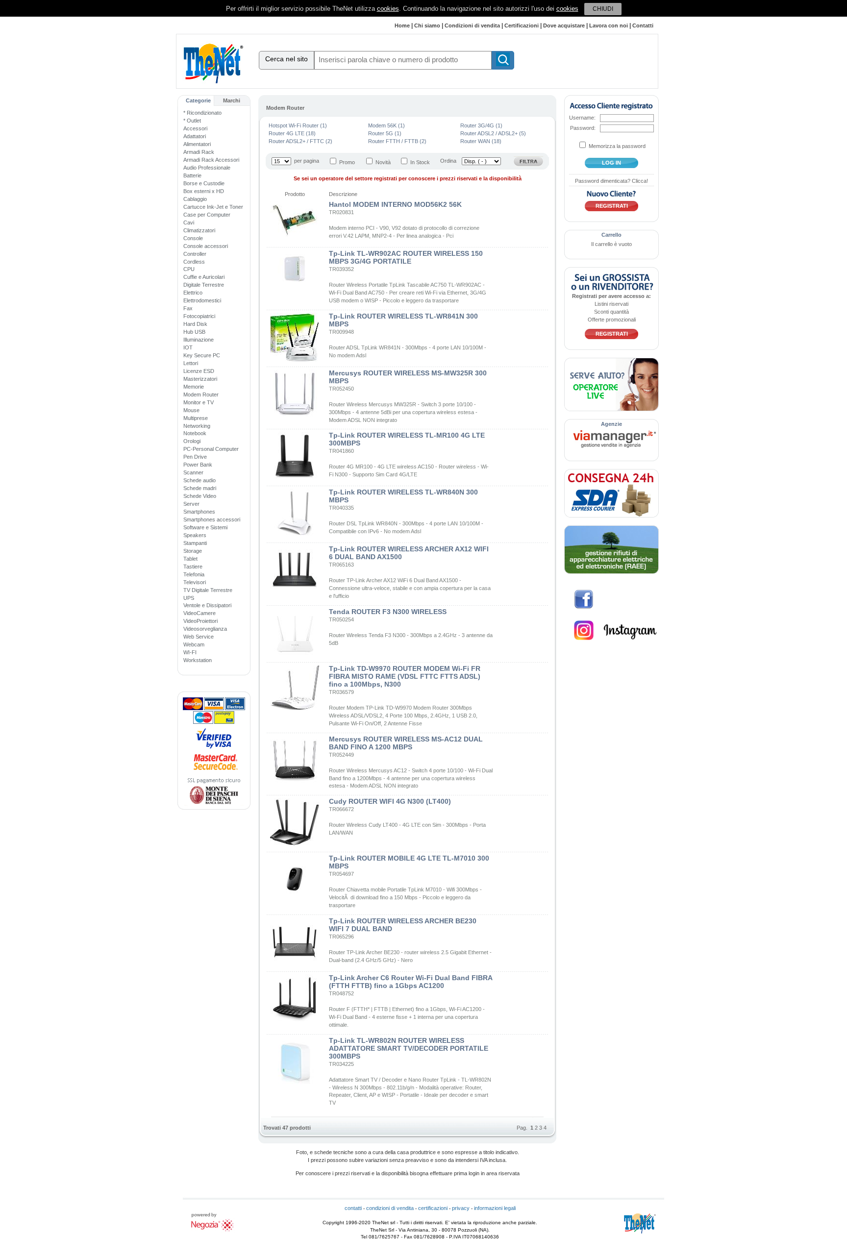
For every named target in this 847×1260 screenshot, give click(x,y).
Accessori (195, 128)
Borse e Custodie (203, 183)
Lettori (190, 363)
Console (193, 238)
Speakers (194, 535)
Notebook (194, 433)
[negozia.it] (213, 1232)
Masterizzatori (200, 379)
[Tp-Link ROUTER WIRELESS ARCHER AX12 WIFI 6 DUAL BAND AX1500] (294, 592)
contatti (353, 1208)
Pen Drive (195, 457)
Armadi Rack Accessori (211, 160)
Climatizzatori (199, 230)
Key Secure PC (201, 355)
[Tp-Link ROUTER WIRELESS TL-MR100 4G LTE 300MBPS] (294, 479)
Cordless (194, 262)
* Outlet (192, 121)
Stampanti (195, 543)
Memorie (193, 387)
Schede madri (199, 488)
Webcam (193, 644)
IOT (188, 347)
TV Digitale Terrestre (207, 590)
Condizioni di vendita (472, 25)
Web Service (198, 637)
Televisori (194, 582)
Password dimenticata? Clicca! (611, 181)
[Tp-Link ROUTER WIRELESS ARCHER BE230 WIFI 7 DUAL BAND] (294, 964)
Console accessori (205, 246)
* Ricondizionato (202, 113)
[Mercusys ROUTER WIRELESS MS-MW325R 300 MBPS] (294, 417)
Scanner (193, 472)
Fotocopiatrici (199, 316)
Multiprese (195, 418)
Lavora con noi (608, 25)
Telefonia (193, 574)
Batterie (192, 175)
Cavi (188, 222)
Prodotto (295, 194)
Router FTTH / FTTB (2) (397, 141)
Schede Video (199, 496)
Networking (196, 426)
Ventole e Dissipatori (207, 605)
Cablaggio (195, 199)
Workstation (197, 660)
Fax (188, 308)
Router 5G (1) (384, 133)
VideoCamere (199, 613)
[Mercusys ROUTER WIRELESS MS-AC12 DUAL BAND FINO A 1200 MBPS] (294, 783)
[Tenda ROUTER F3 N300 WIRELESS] (294, 655)
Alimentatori (197, 144)
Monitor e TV (198, 402)
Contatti (642, 25)
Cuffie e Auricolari (203, 277)
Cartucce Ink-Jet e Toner (213, 207)
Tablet (190, 559)
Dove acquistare (564, 25)
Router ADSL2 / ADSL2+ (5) (493, 133)
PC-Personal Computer (211, 449)
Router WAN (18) (480, 141)
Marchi (231, 100)
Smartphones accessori (211, 519)
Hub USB (194, 332)
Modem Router (201, 394)
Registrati (612, 206)
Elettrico (192, 293)
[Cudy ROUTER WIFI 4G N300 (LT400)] (294, 845)
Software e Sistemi (205, 527)
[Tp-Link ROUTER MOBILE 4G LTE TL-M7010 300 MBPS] (294, 902)
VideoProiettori (200, 621)
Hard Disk (195, 324)
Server (191, 504)
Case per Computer (206, 215)
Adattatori (194, 136)
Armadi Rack (198, 152)
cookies (388, 8)
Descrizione (343, 194)
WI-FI (190, 652)
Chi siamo (427, 25)
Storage (192, 551)
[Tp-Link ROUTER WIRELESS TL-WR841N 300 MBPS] (294, 360)
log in (611, 163)
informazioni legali (495, 1208)
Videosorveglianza (205, 629)
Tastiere (192, 566)
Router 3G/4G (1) (481, 125)
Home (402, 25)
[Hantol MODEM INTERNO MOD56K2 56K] (294, 240)
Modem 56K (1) (386, 125)
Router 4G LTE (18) (292, 133)
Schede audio (199, 480)
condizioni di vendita (390, 1208)
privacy (461, 1208)
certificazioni (433, 1208)
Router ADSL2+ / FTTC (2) (300, 141)
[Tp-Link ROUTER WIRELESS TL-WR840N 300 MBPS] (294, 536)
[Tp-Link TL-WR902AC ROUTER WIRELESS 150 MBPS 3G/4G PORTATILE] (294, 285)
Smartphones (199, 512)
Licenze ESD (198, 371)
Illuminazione (198, 340)
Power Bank (197, 465)
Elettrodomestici (202, 300)
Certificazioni (521, 25)
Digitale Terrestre (203, 285)
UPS (188, 598)
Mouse (191, 410)
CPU (189, 269)
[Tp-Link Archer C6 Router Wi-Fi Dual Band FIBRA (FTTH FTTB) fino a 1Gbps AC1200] (294, 1021)
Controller (194, 254)
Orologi (191, 441)
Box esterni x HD (203, 191)
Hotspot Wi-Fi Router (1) (298, 125)
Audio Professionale (206, 168)
